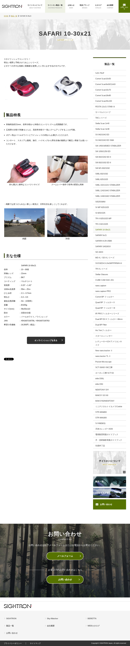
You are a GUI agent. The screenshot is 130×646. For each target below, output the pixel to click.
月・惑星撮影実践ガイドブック (108, 440)
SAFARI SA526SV (103, 246)
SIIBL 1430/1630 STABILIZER (107, 196)
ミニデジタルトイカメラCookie (108, 406)
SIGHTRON (11, 618)
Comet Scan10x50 (103, 79)
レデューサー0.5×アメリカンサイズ (108, 343)
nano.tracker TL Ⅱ (103, 356)
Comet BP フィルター (104, 297)
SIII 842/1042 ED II (103, 157)
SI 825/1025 (100, 213)
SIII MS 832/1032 (102, 168)
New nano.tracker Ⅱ (103, 350)
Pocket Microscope (103, 362)
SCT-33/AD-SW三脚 (103, 367)
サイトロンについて (35, 6)
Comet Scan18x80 (103, 95)
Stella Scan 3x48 (102, 129)
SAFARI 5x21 (101, 235)
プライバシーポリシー (13, 643)
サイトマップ (35, 643)
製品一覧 (109, 64)
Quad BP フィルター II (105, 302)
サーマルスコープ (103, 112)
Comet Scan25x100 (103, 101)
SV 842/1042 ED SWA (104, 140)
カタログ (98, 6)
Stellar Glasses (101, 274)
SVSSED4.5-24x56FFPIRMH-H (108, 263)
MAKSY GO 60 (101, 395)
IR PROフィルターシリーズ (107, 313)
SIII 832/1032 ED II (103, 162)
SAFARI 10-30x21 (102, 230)
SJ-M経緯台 (100, 423)
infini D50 (99, 384)
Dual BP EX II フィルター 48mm (109, 319)
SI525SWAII (100, 202)
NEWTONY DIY (102, 390)
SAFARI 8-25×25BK (103, 241)
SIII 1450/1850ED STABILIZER (108, 146)
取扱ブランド (85, 6)
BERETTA (92, 618)
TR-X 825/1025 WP (103, 218)
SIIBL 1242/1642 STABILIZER (107, 190)
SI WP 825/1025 (102, 207)
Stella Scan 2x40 (102, 123)
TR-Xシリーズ (101, 269)
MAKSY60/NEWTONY (104, 401)
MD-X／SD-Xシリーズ (104, 258)
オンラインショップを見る (46, 340)
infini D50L (99, 378)
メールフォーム (65, 556)
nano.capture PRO (103, 291)
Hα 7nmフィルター (103, 330)
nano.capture (100, 285)
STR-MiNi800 (101, 412)
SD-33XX (99, 252)
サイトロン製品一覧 (55, 6)
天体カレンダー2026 (104, 429)
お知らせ (71, 6)
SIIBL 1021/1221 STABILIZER (107, 185)
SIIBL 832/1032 (101, 174)
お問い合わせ (106, 504)
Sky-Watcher (52, 618)
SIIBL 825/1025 (101, 179)
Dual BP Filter (101, 325)
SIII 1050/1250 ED (102, 151)
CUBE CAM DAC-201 (104, 280)
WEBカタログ (94, 626)
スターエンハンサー (103, 336)
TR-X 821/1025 (101, 224)
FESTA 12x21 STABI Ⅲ (105, 107)
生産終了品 (100, 446)
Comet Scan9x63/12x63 (105, 84)
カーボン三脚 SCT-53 (104, 373)
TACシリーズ (101, 118)
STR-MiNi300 (101, 418)
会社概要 (110, 6)
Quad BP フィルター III (105, 308)
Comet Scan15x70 (103, 90)
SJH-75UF (99, 73)
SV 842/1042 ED (102, 134)
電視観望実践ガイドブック (106, 434)
